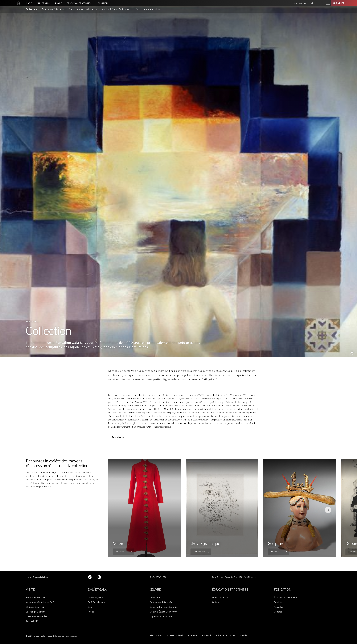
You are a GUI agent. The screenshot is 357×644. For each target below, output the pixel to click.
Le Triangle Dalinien (35, 612)
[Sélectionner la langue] (312, 3)
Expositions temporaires (147, 9)
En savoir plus (122, 552)
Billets (340, 3)
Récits (91, 612)
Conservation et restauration (82, 9)
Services (278, 602)
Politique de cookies (225, 635)
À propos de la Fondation (286, 598)
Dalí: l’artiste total (96, 602)
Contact (278, 612)
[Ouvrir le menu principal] (328, 3)
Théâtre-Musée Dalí (35, 598)
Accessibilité (32, 621)
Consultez (116, 437)
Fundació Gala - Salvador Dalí (18, 3)
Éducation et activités (79, 3)
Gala (90, 607)
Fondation (102, 3)
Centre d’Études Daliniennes (116, 9)
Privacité (206, 635)
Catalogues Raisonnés (53, 9)
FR (305, 3)
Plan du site (155, 635)
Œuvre (58, 3)
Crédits (243, 635)
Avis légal (192, 635)
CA (291, 3)
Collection (31, 9)
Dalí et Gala (43, 3)
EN (300, 3)
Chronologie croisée (97, 598)
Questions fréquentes (36, 616)
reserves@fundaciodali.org (37, 577)
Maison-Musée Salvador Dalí (40, 602)
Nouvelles (278, 607)
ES (295, 3)
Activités (216, 602)
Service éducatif (220, 598)
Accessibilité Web (174, 635)
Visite (29, 3)
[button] (328, 510)
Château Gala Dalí (35, 607)
